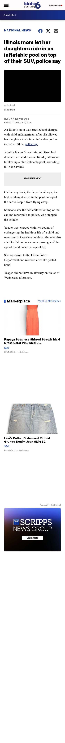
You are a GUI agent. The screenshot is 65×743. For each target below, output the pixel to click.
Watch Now (55, 5)
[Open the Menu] (6, 5)
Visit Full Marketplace (49, 301)
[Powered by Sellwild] (56, 505)
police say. (31, 144)
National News (17, 30)
